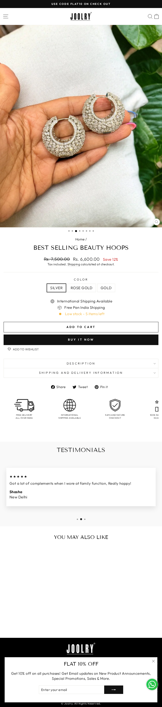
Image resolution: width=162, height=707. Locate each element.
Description (81, 363)
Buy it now (81, 339)
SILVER (56, 288)
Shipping (74, 264)
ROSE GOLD (82, 288)
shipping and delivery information (81, 373)
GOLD (106, 288)
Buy (41, 625)
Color (81, 279)
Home (80, 239)
